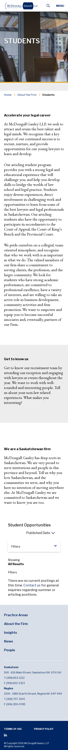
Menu (60, 5)
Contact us (32, 585)
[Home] (23, 6)
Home (8, 94)
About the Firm (26, 94)
